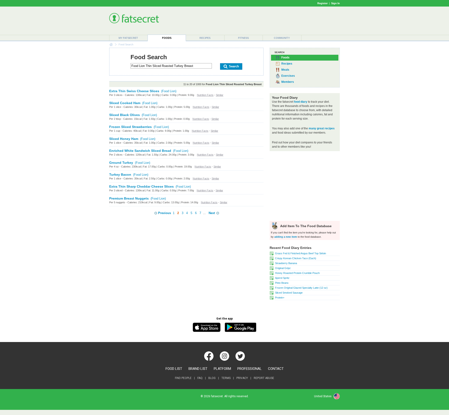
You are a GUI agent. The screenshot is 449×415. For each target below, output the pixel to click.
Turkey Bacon (120, 174)
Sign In (335, 3)
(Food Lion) (168, 91)
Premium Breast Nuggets (129, 198)
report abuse (264, 378)
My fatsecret (128, 37)
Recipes (204, 37)
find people (183, 378)
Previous (164, 213)
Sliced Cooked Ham (124, 103)
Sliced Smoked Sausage (289, 292)
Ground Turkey (121, 162)
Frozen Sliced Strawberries (130, 127)
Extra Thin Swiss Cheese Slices (134, 91)
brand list (197, 369)
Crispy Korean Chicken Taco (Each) (295, 258)
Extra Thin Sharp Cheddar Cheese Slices (141, 186)
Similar (219, 95)
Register (322, 3)
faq (200, 378)
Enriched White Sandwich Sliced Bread (140, 151)
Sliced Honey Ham (123, 139)
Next (212, 213)
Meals (285, 69)
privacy (242, 378)
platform (222, 369)
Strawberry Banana (286, 263)
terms (226, 378)
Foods (166, 37)
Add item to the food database (305, 226)
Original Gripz (283, 268)
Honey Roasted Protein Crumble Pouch (297, 273)
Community (282, 37)
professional (249, 369)
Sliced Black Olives (124, 115)
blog (212, 378)
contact (276, 369)
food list (174, 369)
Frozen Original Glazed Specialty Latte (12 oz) (301, 287)
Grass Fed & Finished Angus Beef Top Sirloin (300, 253)
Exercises (288, 75)
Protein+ (279, 297)
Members (287, 82)
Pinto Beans (282, 282)
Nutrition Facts (205, 95)
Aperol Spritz (282, 278)
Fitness (243, 37)
